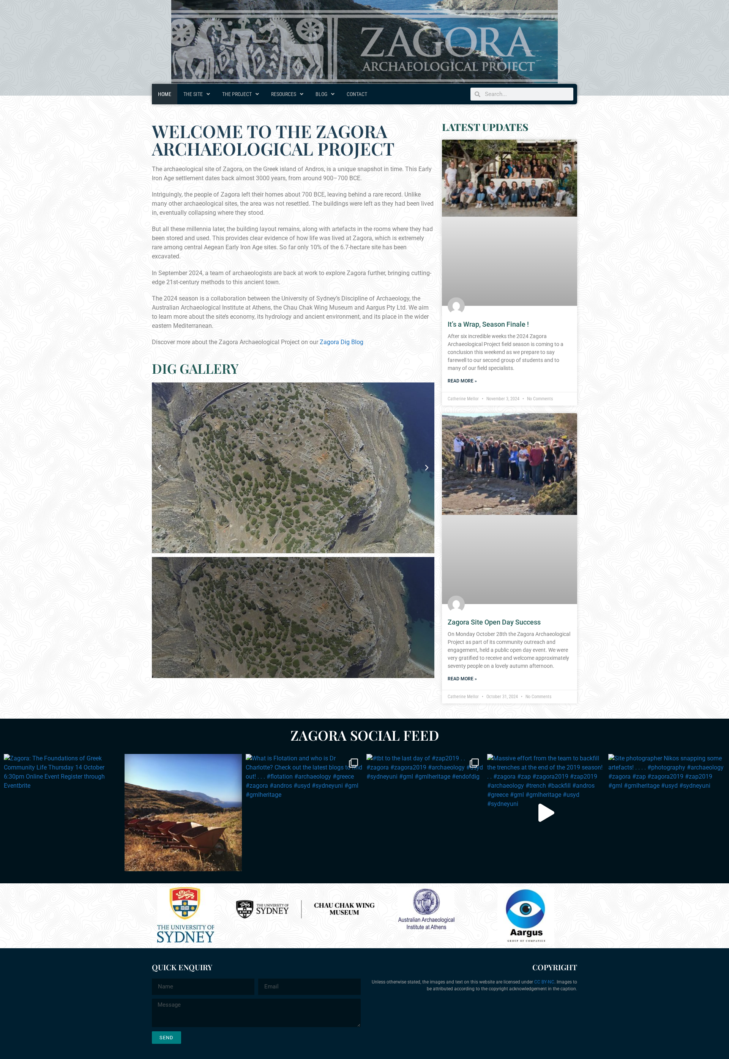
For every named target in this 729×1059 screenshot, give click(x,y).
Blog (321, 94)
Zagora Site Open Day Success (494, 622)
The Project (237, 94)
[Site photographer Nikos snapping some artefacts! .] (666, 812)
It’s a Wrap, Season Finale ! (488, 324)
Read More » (462, 381)
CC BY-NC (544, 982)
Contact (357, 94)
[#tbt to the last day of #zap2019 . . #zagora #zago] (424, 812)
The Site (193, 94)
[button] (159, 468)
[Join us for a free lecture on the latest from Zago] (183, 812)
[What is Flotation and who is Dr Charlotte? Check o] (304, 812)
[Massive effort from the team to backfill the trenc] (545, 812)
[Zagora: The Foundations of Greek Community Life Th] (62, 812)
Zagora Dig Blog (341, 342)
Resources (283, 94)
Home (164, 94)
